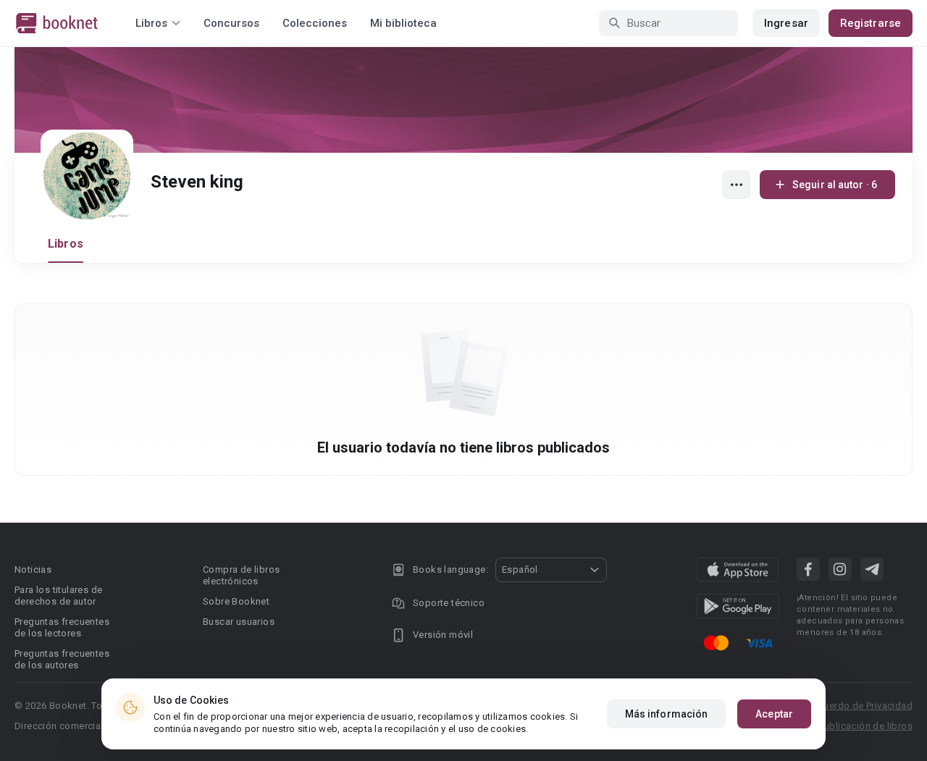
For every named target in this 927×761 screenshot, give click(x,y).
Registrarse (870, 23)
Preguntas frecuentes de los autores (61, 659)
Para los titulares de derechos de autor (58, 595)
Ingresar (786, 23)
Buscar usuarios (238, 621)
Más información (666, 714)
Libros (65, 244)
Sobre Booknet (236, 601)
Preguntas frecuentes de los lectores (61, 627)
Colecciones (314, 23)
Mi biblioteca (403, 23)
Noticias (32, 569)
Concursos (231, 23)
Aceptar (774, 714)
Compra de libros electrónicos (241, 575)
